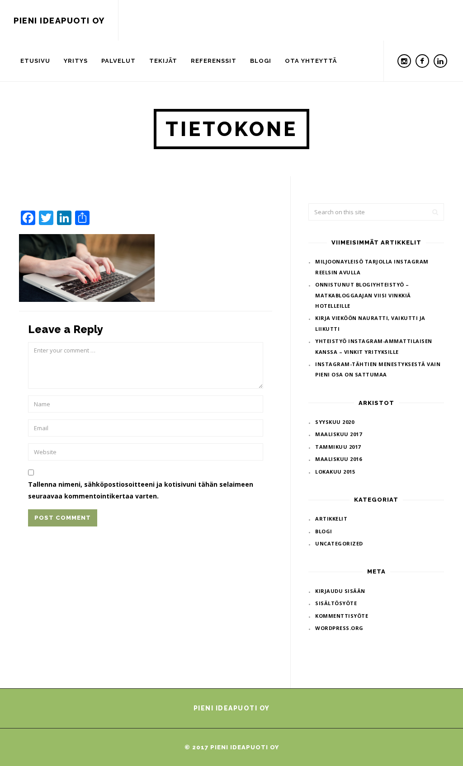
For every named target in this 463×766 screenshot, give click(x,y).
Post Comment (62, 517)
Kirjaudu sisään (340, 590)
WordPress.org (339, 628)
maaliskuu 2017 (338, 434)
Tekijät (163, 60)
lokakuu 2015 (335, 471)
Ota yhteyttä (311, 60)
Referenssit (213, 60)
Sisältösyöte (336, 603)
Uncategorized (339, 543)
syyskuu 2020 (334, 421)
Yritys (76, 60)
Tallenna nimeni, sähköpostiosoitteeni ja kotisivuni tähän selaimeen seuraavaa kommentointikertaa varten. (140, 490)
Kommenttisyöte (341, 615)
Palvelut (118, 60)
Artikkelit (331, 518)
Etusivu (35, 60)
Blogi (260, 60)
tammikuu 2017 (338, 446)
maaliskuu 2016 (338, 459)
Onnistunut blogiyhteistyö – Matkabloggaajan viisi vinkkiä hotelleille (363, 295)
